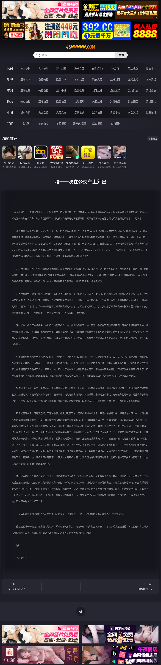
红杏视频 (97, 123)
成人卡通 (61, 90)
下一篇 (145, 586)
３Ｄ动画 (79, 79)
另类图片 (151, 101)
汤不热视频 (79, 123)
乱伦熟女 (133, 90)
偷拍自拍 (43, 90)
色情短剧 (115, 123)
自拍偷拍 (43, 79)
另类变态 (151, 90)
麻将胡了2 (97, 68)
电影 (10, 90)
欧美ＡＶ (61, 79)
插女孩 (25, 123)
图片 (10, 101)
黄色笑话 (133, 112)
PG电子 (25, 68)
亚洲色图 (43, 101)
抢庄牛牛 (151, 68)
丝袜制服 (115, 79)
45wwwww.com (80, 47)
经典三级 (115, 90)
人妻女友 (61, 112)
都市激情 (25, 112)
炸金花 (115, 68)
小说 (10, 112)
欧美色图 (61, 101)
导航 (10, 123)
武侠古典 (79, 112)
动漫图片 (79, 101)
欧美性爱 (79, 90)
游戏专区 (79, 68)
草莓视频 (61, 123)
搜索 (121, 55)
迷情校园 (97, 112)
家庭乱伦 (43, 112)
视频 (10, 79)
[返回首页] (155, 658)
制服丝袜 (97, 90)
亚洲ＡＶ (25, 79)
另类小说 (115, 112)
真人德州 (43, 68)
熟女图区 (133, 101)
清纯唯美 (115, 101)
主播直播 (133, 79)
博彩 (10, 68)
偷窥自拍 (25, 101)
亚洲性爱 (25, 90)
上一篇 (17, 586)
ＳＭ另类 (151, 79)
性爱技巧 (151, 112)
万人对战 (61, 68)
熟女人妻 (97, 79)
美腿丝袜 (97, 101)
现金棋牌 (133, 68)
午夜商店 (43, 123)
